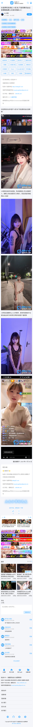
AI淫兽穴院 (12, 64)
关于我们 (3, 710)
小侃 (22, 19)
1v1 (10, 19)
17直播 (4, 64)
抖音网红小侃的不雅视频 (8, 27)
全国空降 (4, 60)
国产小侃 (16, 19)
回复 (31, 619)
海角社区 (28, 64)
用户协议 (14, 723)
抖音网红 (4, 19)
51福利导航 (14, 97)
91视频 (20, 73)
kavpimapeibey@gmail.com (21, 90)
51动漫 (4, 73)
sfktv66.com (18, 93)
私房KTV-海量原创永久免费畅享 (20, 721)
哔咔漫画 (28, 69)
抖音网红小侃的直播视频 (8, 23)
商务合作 (3, 690)
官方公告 (3, 706)
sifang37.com (15, 480)
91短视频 (4, 69)
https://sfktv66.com (21, 682)
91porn (12, 69)
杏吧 (12, 73)
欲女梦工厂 (20, 60)
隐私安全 (19, 723)
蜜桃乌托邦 (28, 60)
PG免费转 (12, 60)
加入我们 (3, 702)
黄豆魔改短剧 (28, 73)
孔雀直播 (20, 64)
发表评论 (27, 612)
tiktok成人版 (20, 69)
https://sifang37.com (17, 86)
